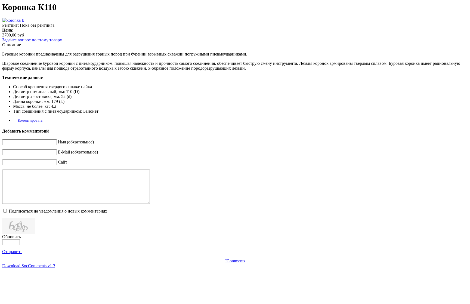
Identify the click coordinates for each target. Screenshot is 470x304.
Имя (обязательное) (76, 142)
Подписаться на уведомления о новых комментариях (58, 211)
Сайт (62, 162)
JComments (235, 261)
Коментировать (29, 120)
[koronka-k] (13, 20)
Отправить (12, 251)
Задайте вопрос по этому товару (32, 40)
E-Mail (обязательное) (78, 152)
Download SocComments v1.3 (28, 265)
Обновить (11, 236)
